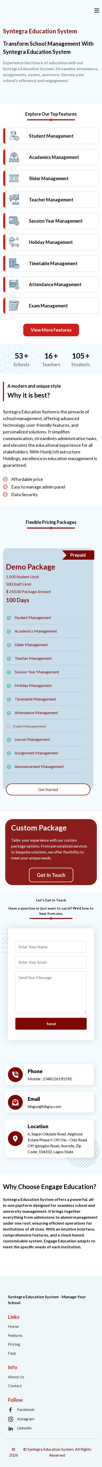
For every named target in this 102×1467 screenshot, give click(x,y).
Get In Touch (51, 875)
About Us (16, 1376)
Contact (15, 1385)
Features (15, 1335)
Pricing (14, 1344)
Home (13, 1326)
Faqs (12, 1353)
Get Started (48, 789)
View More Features (51, 330)
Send (51, 1023)
